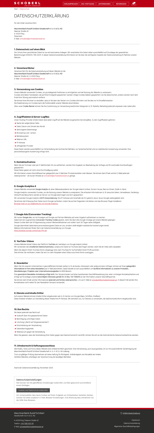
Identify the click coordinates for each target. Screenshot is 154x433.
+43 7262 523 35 (27, 423)
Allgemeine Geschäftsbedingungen (127, 426)
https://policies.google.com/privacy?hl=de (30, 231)
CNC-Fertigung (87, 4)
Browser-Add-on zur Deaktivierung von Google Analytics (36, 204)
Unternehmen (104, 4)
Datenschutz (23, 9)
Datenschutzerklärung (132, 423)
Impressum (136, 420)
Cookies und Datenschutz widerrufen (33, 390)
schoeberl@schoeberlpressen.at (104, 280)
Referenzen (121, 4)
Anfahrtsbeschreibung (131, 413)
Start (16, 9)
